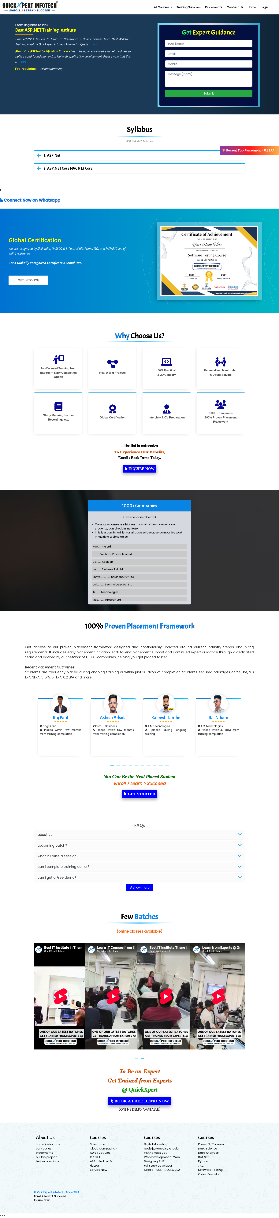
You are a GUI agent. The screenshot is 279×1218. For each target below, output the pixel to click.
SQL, (159, 1170)
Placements (213, 7)
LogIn (264, 7)
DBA (177, 1170)
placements (44, 1153)
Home (252, 7)
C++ (98, 1157)
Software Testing (210, 1170)
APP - (94, 1161)
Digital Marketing (155, 1144)
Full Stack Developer (158, 1166)
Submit (209, 93)
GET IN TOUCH (28, 280)
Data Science (207, 1148)
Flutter (94, 1166)
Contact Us (235, 7)
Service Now (98, 1170)
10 (167, 765)
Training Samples (189, 7)
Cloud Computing (102, 1148)
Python (203, 1161)
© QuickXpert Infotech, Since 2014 (56, 1192)
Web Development (157, 1157)
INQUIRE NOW (141, 469)
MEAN (147, 1153)
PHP (161, 1161)
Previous (28, 727)
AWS (93, 1153)
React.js (161, 1148)
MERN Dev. (161, 1153)
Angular (174, 1148)
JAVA (201, 1166)
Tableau (218, 1144)
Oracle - (150, 1170)
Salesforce (97, 1144)
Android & (105, 1161)
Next (250, 727)
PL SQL (167, 1170)
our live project (46, 1157)
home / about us (48, 1144)
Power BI (204, 1144)
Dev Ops (104, 1153)
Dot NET (203, 1157)
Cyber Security (208, 1174)
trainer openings (47, 1161)
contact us (43, 1148)
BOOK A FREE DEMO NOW (141, 1101)
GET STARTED (141, 794)
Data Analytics (208, 1153)
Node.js (149, 1148)
